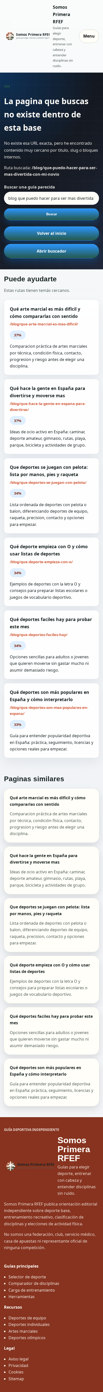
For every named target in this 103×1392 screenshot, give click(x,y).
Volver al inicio (51, 233)
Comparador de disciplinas (33, 1283)
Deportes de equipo (27, 1318)
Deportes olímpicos (27, 1337)
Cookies (16, 1372)
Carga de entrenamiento (31, 1290)
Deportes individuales (29, 1324)
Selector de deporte (27, 1277)
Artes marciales (23, 1331)
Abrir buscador (51, 251)
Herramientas (21, 1296)
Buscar (51, 214)
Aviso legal (18, 1359)
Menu (89, 36)
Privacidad (18, 1365)
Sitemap (16, 1378)
